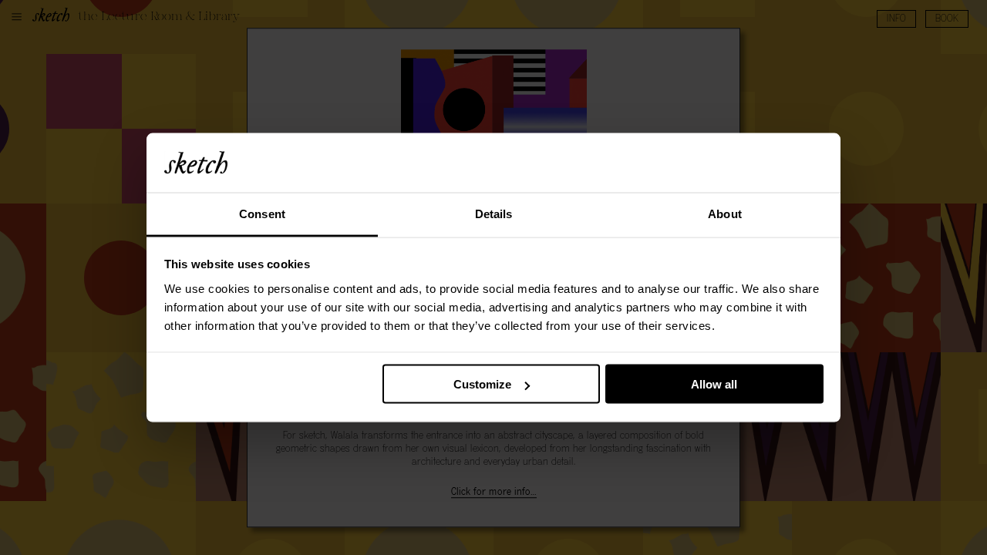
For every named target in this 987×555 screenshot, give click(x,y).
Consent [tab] (262, 213)
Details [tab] (494, 213)
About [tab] (725, 213)
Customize (482, 384)
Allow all (714, 384)
